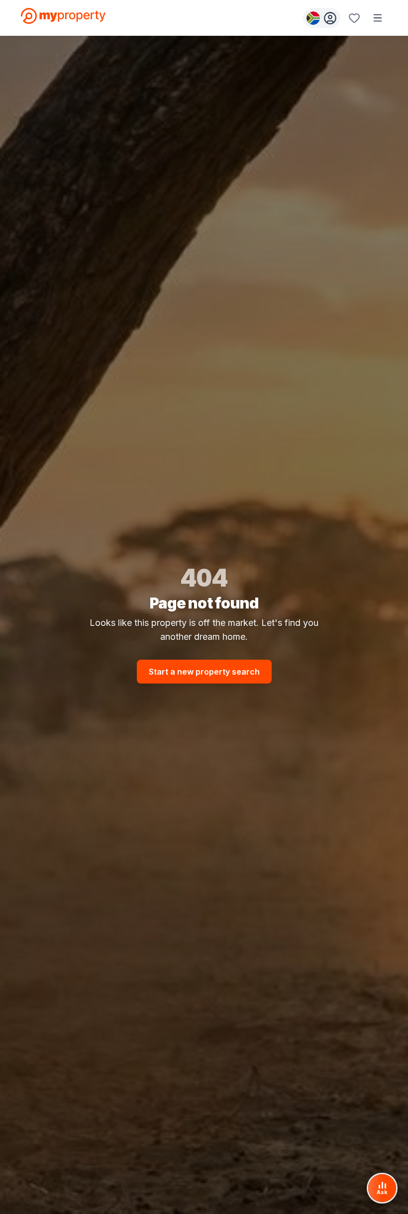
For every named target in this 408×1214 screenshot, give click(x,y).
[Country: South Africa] (321, 18)
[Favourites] (354, 18)
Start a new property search (204, 672)
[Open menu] (377, 17)
